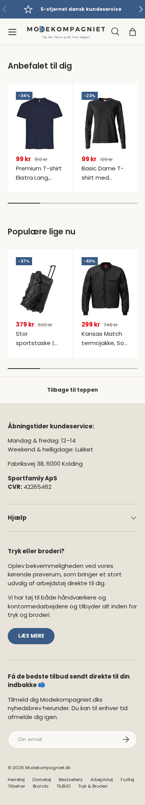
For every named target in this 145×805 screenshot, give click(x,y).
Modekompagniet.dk (47, 768)
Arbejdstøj (101, 779)
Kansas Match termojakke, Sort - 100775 (105, 343)
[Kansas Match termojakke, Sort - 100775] (105, 288)
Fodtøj (127, 779)
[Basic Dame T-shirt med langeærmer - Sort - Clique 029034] (105, 123)
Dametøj (41, 779)
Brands (41, 786)
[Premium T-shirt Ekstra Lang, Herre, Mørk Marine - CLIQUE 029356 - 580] (39, 123)
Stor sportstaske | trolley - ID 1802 (37, 343)
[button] (132, 32)
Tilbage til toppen (72, 390)
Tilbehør (16, 786)
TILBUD (63, 786)
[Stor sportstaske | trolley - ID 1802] (39, 288)
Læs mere (31, 636)
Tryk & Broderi (92, 786)
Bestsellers (71, 779)
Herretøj (16, 779)
